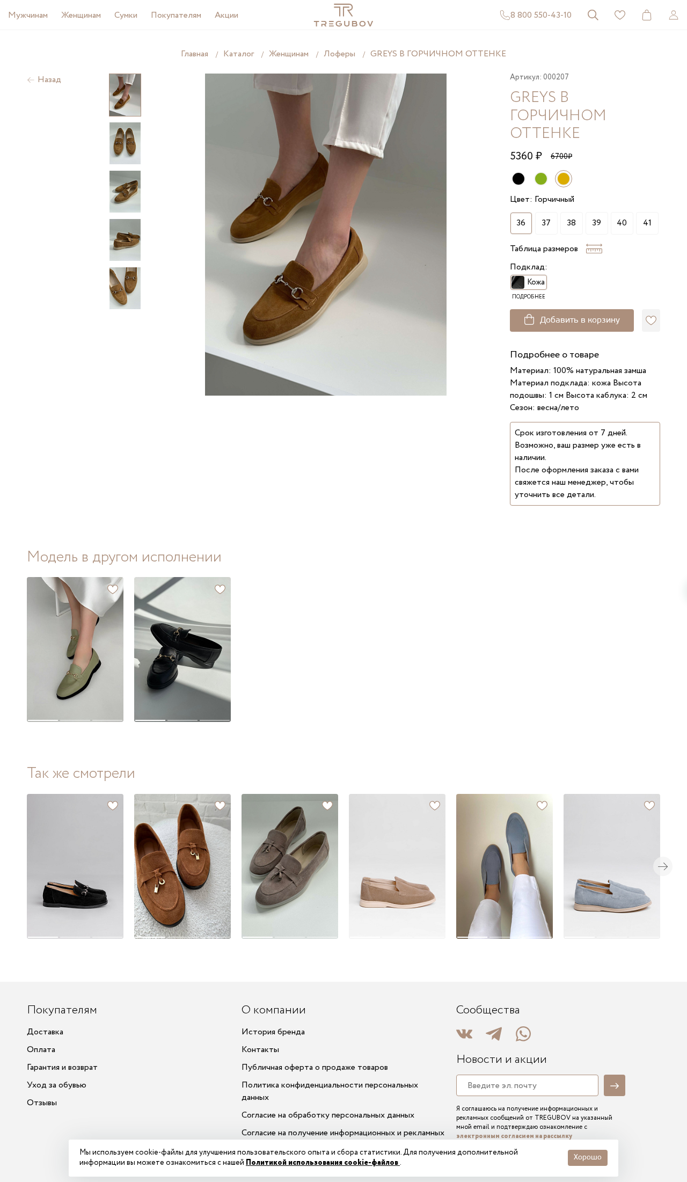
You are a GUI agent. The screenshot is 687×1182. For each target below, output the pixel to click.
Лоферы (339, 54)
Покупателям (176, 15)
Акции (226, 15)
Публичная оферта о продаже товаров (315, 1067)
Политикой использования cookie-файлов (323, 1162)
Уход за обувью (56, 1085)
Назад (49, 80)
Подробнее (528, 297)
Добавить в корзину (580, 320)
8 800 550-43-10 (541, 15)
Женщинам (81, 15)
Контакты (260, 1050)
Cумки (125, 15)
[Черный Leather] (518, 178)
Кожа (536, 282)
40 (622, 223)
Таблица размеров (544, 249)
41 (647, 223)
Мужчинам (28, 15)
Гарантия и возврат (62, 1067)
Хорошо (588, 1158)
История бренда (273, 1032)
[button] (42, 649)
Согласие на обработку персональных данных (328, 1115)
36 (520, 223)
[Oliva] (541, 178)
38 (571, 223)
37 (546, 223)
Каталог (238, 54)
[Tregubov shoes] (343, 15)
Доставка (45, 1032)
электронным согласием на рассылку (514, 1136)
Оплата (41, 1050)
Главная (194, 54)
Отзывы (42, 1103)
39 (596, 223)
